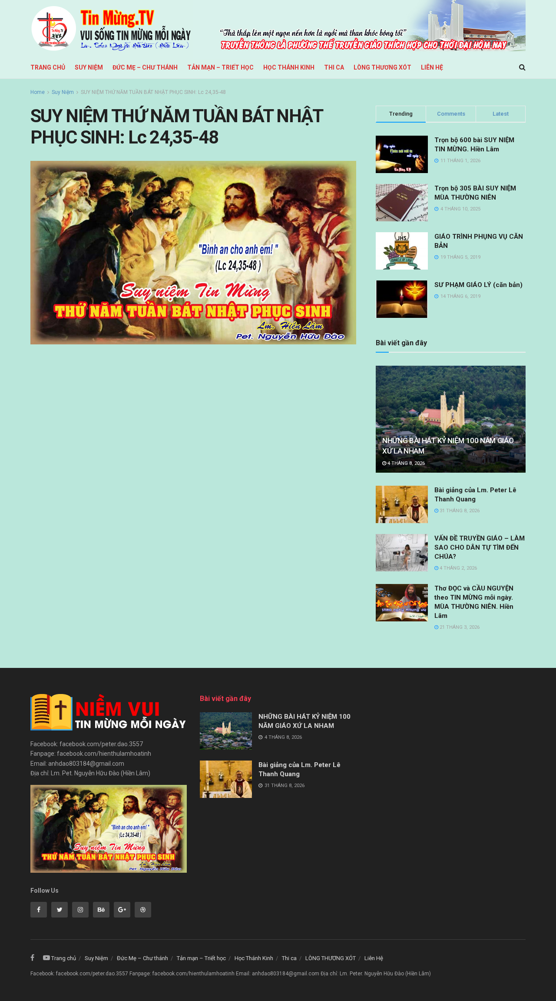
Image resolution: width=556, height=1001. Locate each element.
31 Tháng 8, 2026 (459, 511)
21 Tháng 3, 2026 (459, 627)
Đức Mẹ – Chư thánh (145, 67)
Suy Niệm (89, 67)
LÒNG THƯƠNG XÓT (382, 67)
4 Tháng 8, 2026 (405, 463)
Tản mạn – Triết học (220, 67)
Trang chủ (47, 67)
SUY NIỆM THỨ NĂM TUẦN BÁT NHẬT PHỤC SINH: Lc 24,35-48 (153, 92)
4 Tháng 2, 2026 (457, 568)
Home (37, 92)
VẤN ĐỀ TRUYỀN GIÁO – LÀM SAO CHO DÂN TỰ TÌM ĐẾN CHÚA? (479, 547)
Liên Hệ (432, 67)
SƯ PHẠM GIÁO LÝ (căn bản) (478, 285)
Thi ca (334, 67)
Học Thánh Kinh (288, 67)
